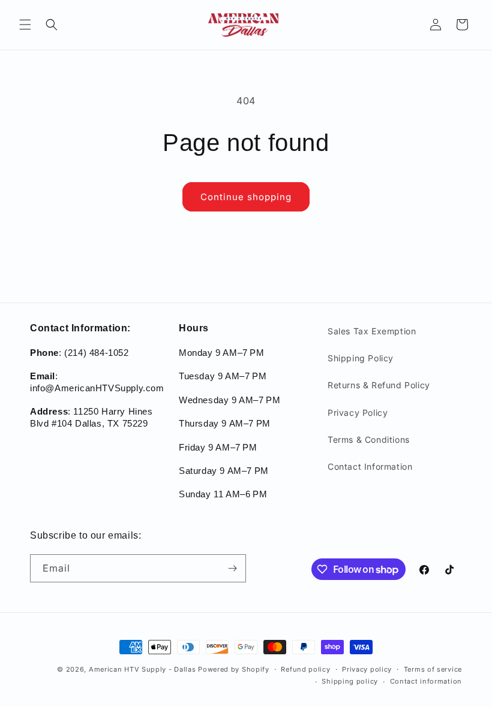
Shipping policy (350, 681)
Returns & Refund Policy (379, 385)
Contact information (426, 681)
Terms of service (433, 669)
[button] (25, 24)
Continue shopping (246, 197)
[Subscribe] (232, 568)
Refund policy (305, 669)
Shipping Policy (361, 358)
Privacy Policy (358, 412)
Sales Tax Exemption (372, 331)
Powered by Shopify (233, 669)
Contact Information (370, 466)
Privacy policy (367, 669)
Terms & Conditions (369, 439)
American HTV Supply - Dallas (142, 669)
